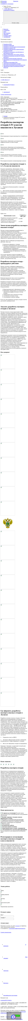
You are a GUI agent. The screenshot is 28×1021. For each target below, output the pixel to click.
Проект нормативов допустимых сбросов (13, 54)
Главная (5, 116)
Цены (4, 31)
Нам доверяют (6, 33)
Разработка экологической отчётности (12, 58)
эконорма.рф (6, 92)
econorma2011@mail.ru (8, 10)
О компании (6, 30)
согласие (17, 925)
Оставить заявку (15, 22)
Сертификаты (6, 37)
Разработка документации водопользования (14, 46)
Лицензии (5, 34)
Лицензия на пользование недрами (12, 63)
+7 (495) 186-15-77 (7, 8)
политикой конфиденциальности (17, 928)
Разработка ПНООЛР (8, 45)
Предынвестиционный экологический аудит (14, 65)
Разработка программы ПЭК (10, 62)
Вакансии (15, 1)
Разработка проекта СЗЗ (9, 48)
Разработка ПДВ (7, 44)
